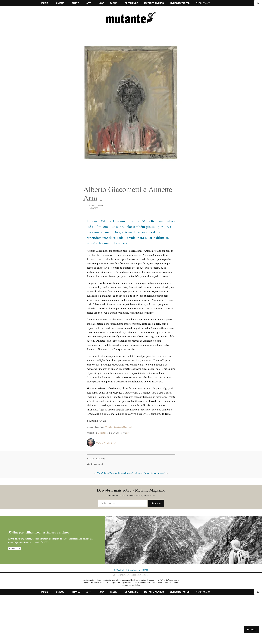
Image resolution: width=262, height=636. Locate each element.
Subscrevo (156, 503)
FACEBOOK (119, 570)
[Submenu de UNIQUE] (67, 3)
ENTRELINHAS (98, 458)
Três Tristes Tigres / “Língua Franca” (115, 473)
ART (88, 458)
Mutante (101, 432)
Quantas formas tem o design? (150, 473)
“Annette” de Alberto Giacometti (119, 426)
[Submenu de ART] (93, 3)
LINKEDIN (143, 570)
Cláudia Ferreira (96, 206)
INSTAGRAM (131, 570)
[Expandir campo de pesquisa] (258, 3)
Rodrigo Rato (24, 538)
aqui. (128, 432)
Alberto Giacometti (95, 464)
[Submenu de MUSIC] (51, 3)
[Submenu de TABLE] (119, 3)
